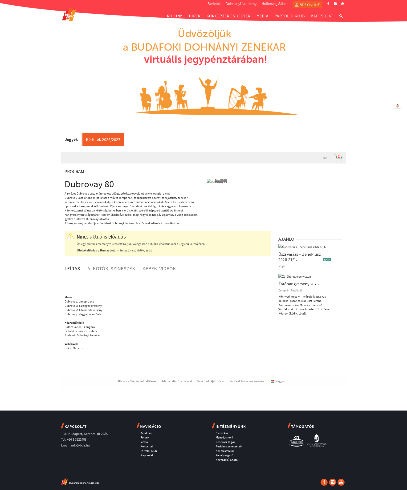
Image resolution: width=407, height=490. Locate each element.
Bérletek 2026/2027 (103, 139)
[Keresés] (341, 16)
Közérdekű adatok (227, 460)
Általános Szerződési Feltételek (137, 381)
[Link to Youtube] (342, 3)
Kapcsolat (146, 455)
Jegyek (71, 139)
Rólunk (144, 437)
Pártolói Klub (148, 451)
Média (144, 442)
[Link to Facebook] (328, 3)
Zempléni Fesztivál (290, 290)
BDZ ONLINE (309, 4)
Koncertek (146, 446)
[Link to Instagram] (335, 3)
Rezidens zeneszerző (229, 446)
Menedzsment (224, 437)
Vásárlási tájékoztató (210, 381)
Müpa (281, 266)
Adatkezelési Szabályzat (177, 381)
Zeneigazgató (224, 455)
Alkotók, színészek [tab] (111, 268)
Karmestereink (225, 451)
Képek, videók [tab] (159, 268)
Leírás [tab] (72, 268)
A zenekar (222, 433)
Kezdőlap (146, 433)
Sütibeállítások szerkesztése (246, 381)
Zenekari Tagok (225, 442)
